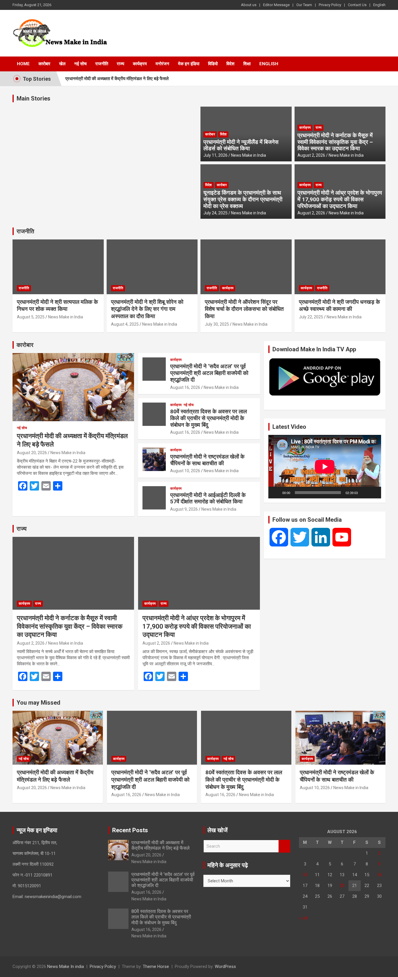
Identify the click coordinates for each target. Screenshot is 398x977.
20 (342, 885)
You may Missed (38, 702)
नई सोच (80, 63)
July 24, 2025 (215, 213)
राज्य (120, 63)
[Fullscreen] (373, 492)
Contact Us (357, 5)
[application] (324, 466)
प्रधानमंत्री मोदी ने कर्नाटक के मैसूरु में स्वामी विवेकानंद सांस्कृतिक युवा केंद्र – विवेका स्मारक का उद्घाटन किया (335, 142)
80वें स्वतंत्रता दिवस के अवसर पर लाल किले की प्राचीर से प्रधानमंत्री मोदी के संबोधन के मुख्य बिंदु (208, 418)
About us (248, 5)
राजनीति (101, 63)
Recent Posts (130, 830)
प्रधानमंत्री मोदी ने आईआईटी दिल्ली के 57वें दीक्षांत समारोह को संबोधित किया (208, 498)
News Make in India (248, 155)
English (379, 5)
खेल (62, 63)
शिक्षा (247, 63)
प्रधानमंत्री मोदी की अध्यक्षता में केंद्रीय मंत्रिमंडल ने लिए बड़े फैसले (117, 78)
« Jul (303, 917)
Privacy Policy (330, 5)
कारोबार (44, 63)
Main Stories (33, 98)
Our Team (304, 5)
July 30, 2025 (217, 324)
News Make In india (65, 966)
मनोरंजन (162, 63)
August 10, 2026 (185, 470)
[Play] (276, 492)
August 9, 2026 (184, 509)
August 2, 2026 (311, 155)
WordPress (225, 966)
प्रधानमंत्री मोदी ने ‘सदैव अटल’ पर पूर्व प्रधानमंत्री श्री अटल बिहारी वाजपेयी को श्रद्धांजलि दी (209, 373)
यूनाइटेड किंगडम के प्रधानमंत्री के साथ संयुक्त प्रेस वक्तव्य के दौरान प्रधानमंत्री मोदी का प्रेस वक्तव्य (242, 199)
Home (23, 63)
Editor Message (276, 5)
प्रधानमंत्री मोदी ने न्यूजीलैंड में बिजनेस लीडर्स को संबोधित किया (241, 145)
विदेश (230, 63)
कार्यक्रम (140, 63)
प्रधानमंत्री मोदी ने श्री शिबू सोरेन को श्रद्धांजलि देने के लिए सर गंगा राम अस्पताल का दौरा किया (147, 309)
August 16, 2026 (185, 387)
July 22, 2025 (311, 317)
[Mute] (364, 492)
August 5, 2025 (31, 317)
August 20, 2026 (32, 452)
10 (305, 874)
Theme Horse (156, 966)
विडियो (213, 63)
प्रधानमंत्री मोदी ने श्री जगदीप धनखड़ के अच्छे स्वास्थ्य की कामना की (339, 306)
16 (379, 874)
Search (284, 846)
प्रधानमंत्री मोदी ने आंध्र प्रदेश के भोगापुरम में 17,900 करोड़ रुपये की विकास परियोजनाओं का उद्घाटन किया (339, 199)
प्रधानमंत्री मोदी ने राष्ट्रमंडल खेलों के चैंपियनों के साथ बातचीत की (207, 460)
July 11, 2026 (215, 155)
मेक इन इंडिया (188, 63)
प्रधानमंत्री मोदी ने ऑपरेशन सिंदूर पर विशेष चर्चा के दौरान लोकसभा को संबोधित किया (244, 309)
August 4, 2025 (125, 324)
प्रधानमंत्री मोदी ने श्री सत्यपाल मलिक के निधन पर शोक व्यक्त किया (57, 306)
